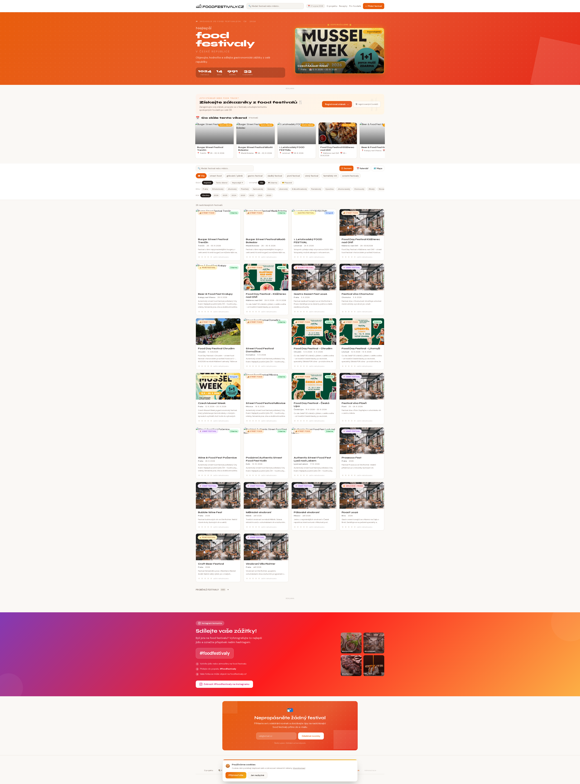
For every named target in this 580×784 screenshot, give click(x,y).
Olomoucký (359, 189)
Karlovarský (258, 189)
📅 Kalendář (362, 168)
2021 (260, 195)
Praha (205, 189)
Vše (261, 183)
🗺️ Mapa (378, 168)
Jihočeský (232, 189)
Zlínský (372, 189)
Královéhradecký (299, 189)
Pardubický (316, 189)
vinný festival (311, 175)
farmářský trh (330, 175)
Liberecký (283, 189)
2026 (216, 195)
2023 (243, 195)
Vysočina (329, 189)
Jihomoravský (344, 189)
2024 (234, 195)
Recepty (343, 6)
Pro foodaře (355, 6)
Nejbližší (207, 183)
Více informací (299, 768)
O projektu (332, 6)
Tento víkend (221, 183)
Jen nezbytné (257, 775)
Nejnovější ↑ (237, 183)
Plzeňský (245, 189)
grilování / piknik (235, 175)
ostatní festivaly (350, 175)
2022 (251, 195)
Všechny (205, 195)
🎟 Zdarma (272, 183)
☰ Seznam (346, 168)
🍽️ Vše (201, 175)
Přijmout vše (236, 775)
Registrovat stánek (337, 104)
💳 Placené (287, 183)
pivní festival (293, 175)
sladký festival (275, 175)
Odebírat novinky (311, 736)
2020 (268, 195)
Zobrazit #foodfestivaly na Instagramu (226, 684)
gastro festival (255, 175)
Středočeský (218, 189)
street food (216, 175)
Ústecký (271, 189)
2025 (225, 195)
